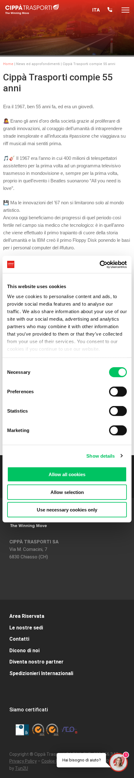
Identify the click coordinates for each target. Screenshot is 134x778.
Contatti (19, 639)
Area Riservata (26, 616)
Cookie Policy (54, 761)
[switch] (118, 392)
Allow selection (67, 492)
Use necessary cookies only (67, 509)
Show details (100, 455)
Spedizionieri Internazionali (41, 673)
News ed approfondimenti (38, 64)
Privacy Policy (23, 761)
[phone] (110, 10)
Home (8, 64)
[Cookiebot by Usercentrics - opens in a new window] (99, 264)
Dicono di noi (24, 650)
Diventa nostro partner (36, 662)
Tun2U (21, 768)
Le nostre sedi (26, 628)
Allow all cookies (67, 474)
